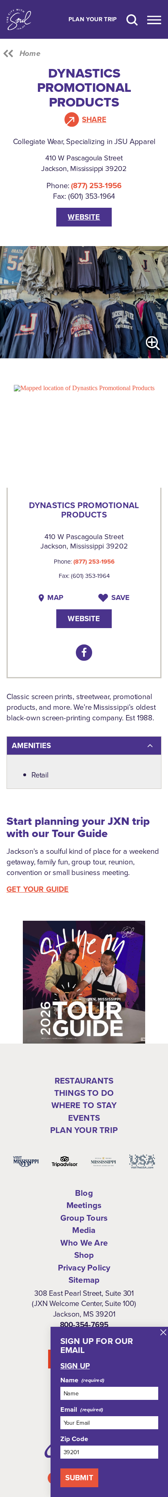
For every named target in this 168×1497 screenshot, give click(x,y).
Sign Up (75, 1366)
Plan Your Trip (93, 19)
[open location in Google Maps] (84, 387)
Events (84, 1118)
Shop (84, 1255)
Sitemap (84, 1280)
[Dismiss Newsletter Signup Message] (163, 1332)
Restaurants (84, 1081)
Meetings (84, 1205)
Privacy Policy (84, 1268)
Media (83, 1230)
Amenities (31, 745)
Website (84, 216)
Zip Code (74, 1439)
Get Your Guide (38, 889)
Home (30, 53)
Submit (79, 1477)
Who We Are (84, 1243)
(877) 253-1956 (96, 185)
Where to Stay (84, 1105)
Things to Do (84, 1093)
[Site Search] (132, 19)
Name (69, 1380)
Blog (84, 1193)
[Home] (19, 19)
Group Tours (84, 1218)
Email (68, 1409)
